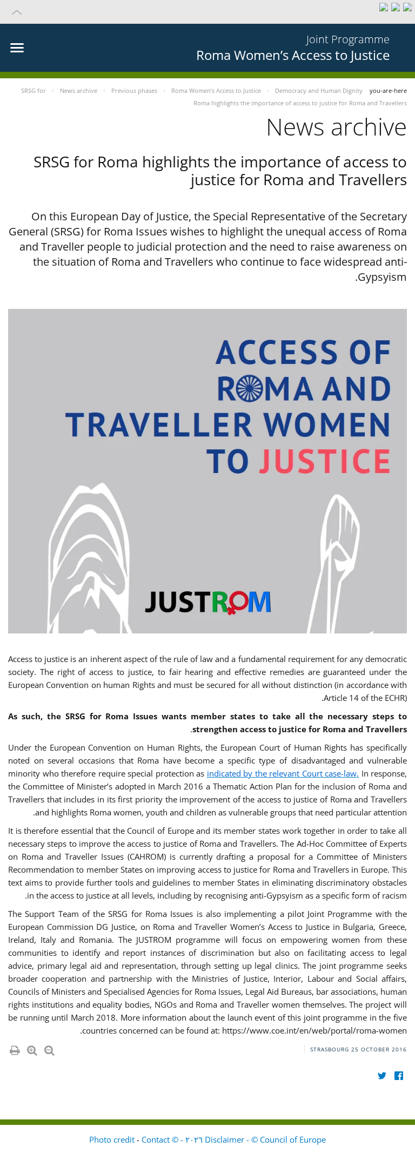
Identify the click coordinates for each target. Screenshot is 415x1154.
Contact (156, 1139)
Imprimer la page (14, 1048)
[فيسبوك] (398, 1076)
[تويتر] (381, 1076)
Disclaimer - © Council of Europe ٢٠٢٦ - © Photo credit (207, 1139)
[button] (207, 12)
